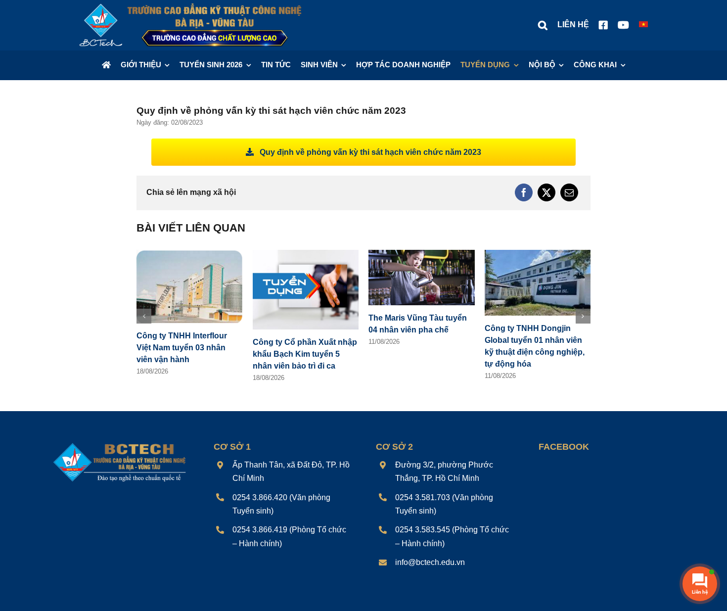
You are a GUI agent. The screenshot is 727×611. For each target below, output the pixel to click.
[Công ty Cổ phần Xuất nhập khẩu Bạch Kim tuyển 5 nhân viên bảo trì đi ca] (306, 254)
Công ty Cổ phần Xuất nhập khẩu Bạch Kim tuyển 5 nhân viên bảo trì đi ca (305, 354)
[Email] (569, 192)
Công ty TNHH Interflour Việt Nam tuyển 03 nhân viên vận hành (181, 347)
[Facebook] (523, 192)
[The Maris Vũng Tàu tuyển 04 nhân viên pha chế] (421, 254)
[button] (542, 25)
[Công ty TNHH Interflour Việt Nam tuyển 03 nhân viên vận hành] (189, 254)
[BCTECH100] (119, 444)
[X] (546, 192)
